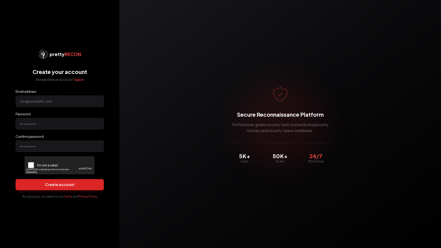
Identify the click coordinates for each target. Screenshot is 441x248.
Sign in (79, 79)
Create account (59, 184)
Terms (68, 196)
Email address (26, 91)
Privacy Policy (88, 196)
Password (23, 114)
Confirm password (30, 136)
